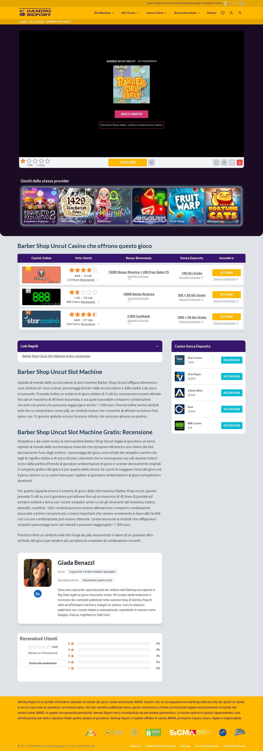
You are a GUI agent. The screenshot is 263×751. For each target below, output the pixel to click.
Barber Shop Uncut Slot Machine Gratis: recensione (56, 356)
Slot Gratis (37, 22)
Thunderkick (149, 61)
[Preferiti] (222, 12)
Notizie (211, 12)
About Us (135, 746)
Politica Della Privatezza (160, 746)
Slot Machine (102, 12)
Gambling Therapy (234, 746)
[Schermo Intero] (216, 162)
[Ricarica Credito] (224, 162)
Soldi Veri (128, 162)
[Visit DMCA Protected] (153, 732)
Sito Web (226, 272)
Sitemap (185, 746)
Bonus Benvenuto (185, 12)
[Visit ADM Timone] (90, 732)
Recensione (232, 360)
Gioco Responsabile (207, 746)
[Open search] (240, 13)
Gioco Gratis (131, 114)
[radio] (23, 161)
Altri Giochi (128, 12)
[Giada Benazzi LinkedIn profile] (38, 594)
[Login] (231, 12)
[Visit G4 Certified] (223, 732)
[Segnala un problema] (240, 162)
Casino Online (155, 12)
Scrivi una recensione (43, 663)
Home (23, 22)
